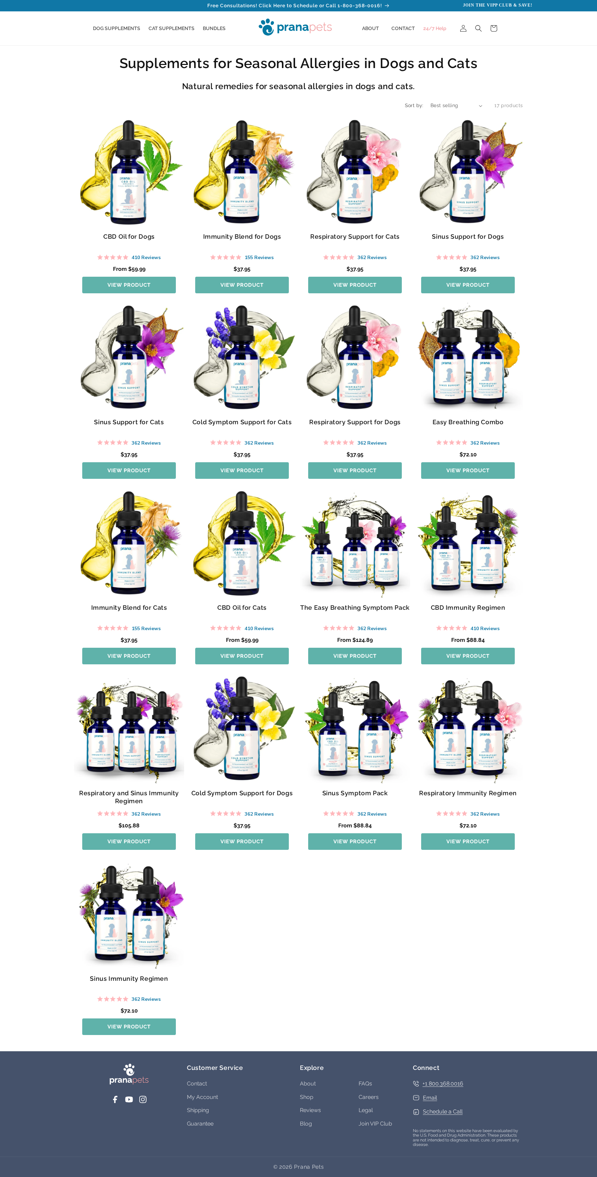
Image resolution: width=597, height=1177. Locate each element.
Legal (366, 1110)
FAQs (365, 1083)
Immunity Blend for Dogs (242, 236)
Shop (306, 1097)
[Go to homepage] (129, 1083)
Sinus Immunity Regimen (129, 978)
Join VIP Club (375, 1123)
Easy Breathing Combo (468, 422)
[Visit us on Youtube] (129, 1102)
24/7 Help (434, 28)
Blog (306, 1123)
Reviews (310, 1110)
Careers (369, 1097)
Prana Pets (309, 1167)
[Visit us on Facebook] (115, 1102)
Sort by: (414, 105)
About (308, 1083)
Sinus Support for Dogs (468, 236)
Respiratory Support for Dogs (355, 422)
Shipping (198, 1110)
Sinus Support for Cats (129, 422)
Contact (197, 1083)
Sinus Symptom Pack (355, 793)
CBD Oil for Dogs (129, 236)
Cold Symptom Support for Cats (242, 422)
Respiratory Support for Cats (355, 236)
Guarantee (200, 1123)
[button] (116, 28)
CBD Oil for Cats (242, 607)
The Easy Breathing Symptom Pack (355, 607)
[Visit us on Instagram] (143, 1102)
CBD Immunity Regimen (468, 607)
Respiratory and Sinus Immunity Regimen (129, 797)
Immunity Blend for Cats (129, 607)
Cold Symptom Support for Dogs (242, 793)
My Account (202, 1097)
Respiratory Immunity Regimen (468, 793)
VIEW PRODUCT (129, 285)
